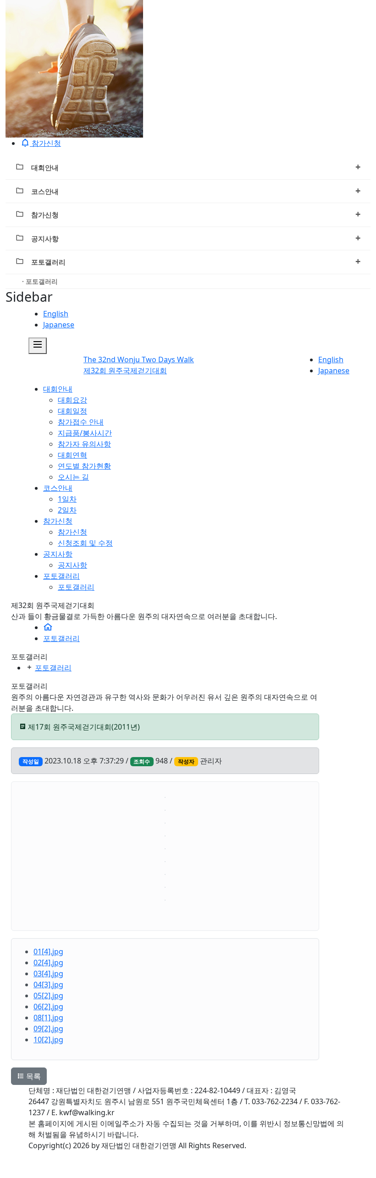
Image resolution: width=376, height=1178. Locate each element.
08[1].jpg (48, 1017)
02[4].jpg (48, 962)
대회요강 (72, 400)
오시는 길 (73, 477)
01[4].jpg (48, 951)
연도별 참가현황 (84, 466)
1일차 (67, 499)
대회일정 (72, 411)
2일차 (67, 510)
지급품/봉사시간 (85, 433)
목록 (32, 1076)
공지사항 (195, 238)
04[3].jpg (48, 984)
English (55, 314)
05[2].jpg (48, 995)
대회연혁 (72, 455)
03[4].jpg (48, 973)
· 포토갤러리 (40, 281)
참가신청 (195, 214)
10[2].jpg (48, 1039)
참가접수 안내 (81, 422)
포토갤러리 (195, 261)
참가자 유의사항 (84, 444)
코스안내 (195, 190)
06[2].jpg (48, 1006)
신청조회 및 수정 (85, 543)
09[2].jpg (48, 1028)
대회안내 (195, 166)
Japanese (58, 325)
